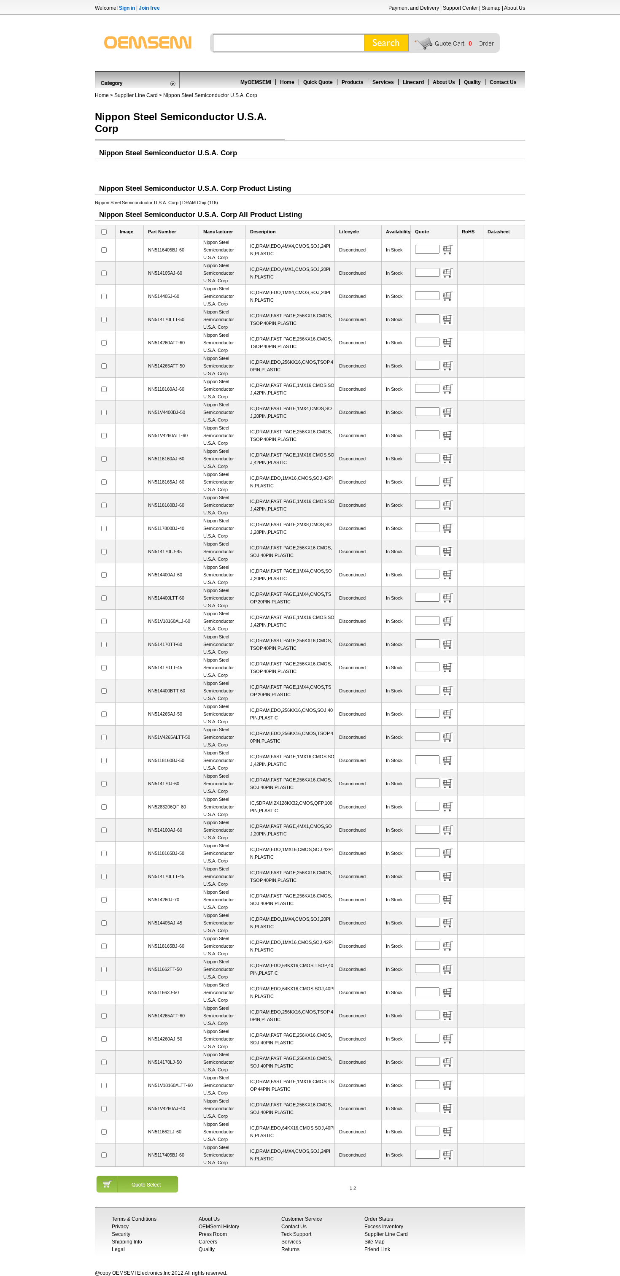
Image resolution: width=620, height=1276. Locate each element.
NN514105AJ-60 (165, 273)
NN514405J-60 (163, 296)
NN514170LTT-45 (166, 876)
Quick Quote (318, 82)
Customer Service (301, 1219)
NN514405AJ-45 (165, 922)
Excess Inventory (383, 1227)
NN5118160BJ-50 (166, 760)
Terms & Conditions (134, 1219)
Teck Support (296, 1234)
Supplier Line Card (136, 95)
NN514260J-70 (163, 899)
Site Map (374, 1242)
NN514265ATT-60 (166, 1015)
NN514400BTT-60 (166, 690)
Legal (118, 1249)
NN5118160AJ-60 (166, 389)
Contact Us (503, 82)
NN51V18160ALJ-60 (169, 621)
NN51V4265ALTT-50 (169, 737)
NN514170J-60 (163, 783)
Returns (290, 1249)
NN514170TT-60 (165, 644)
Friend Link (377, 1249)
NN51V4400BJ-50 (166, 412)
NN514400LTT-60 (166, 597)
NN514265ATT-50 (166, 365)
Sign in (127, 8)
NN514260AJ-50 (165, 1038)
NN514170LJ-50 (165, 1062)
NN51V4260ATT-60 (168, 435)
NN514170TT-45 (165, 667)
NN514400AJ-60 (165, 574)
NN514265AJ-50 (165, 713)
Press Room (213, 1234)
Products (353, 82)
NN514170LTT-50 (166, 319)
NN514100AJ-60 (165, 830)
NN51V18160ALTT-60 (170, 1085)
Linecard (413, 82)
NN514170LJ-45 (165, 551)
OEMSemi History (219, 1227)
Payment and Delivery (413, 8)
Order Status (378, 1219)
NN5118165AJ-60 (166, 481)
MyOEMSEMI (255, 82)
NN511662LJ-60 (164, 1131)
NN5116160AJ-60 (166, 458)
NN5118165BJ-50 (166, 853)
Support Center (460, 8)
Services (383, 82)
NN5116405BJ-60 (166, 249)
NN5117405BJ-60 (166, 1154)
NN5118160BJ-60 (166, 505)
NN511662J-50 (163, 992)
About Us (514, 8)
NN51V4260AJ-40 (166, 1108)
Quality (472, 82)
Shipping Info (127, 1242)
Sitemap (491, 8)
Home (287, 82)
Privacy (120, 1227)
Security (121, 1234)
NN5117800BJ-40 (166, 528)
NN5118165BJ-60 (166, 946)
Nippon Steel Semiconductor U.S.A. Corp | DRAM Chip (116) (156, 202)
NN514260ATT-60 (166, 342)
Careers (208, 1242)
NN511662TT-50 (165, 969)
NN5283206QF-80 (167, 806)
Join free (149, 8)
